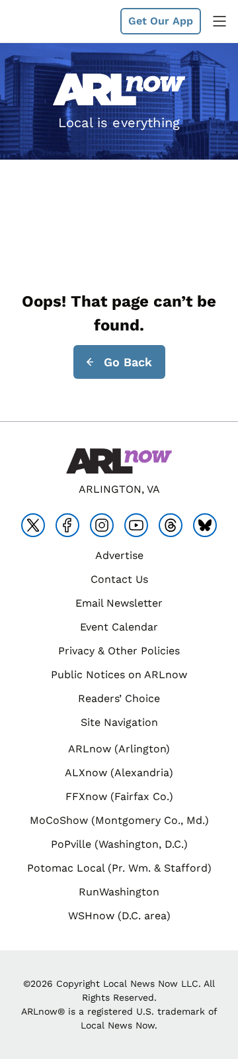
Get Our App (160, 21)
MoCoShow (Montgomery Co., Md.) (119, 820)
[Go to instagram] (102, 525)
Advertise (119, 555)
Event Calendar (119, 627)
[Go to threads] (170, 525)
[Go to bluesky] (205, 525)
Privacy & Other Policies (119, 650)
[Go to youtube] (136, 525)
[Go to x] (33, 525)
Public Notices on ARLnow (119, 674)
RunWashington (119, 891)
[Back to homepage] (42, 21)
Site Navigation (119, 722)
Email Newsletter (119, 603)
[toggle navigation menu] (219, 21)
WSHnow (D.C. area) (119, 915)
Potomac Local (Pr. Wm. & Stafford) (119, 868)
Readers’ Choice (119, 698)
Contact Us (119, 579)
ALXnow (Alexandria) (119, 772)
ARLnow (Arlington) (119, 748)
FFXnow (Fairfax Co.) (119, 796)
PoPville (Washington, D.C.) (119, 844)
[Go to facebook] (67, 525)
